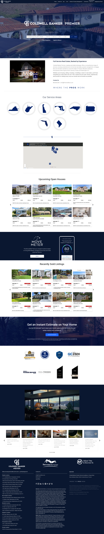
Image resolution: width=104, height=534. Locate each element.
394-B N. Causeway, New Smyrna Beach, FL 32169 (12, 529)
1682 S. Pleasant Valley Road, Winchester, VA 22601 (12, 491)
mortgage (96, 67)
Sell (67, 2)
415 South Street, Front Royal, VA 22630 (10, 478)
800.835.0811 (38, 477)
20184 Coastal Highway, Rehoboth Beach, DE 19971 (12, 518)
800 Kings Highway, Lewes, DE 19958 (9, 514)
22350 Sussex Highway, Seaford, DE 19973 (10, 519)
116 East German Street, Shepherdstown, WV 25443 (12, 501)
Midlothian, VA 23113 (12, 493)
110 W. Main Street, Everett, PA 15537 (9, 525)
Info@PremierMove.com (67, 82)
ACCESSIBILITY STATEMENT (74, 494)
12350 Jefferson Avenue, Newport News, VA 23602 (12, 484)
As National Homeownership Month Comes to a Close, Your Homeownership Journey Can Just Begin (59, 442)
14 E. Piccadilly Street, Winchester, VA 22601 (10, 490)
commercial (73, 67)
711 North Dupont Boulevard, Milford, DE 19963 (11, 516)
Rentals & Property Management (76, 2)
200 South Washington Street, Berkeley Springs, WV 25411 (13, 497)
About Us (91, 2)
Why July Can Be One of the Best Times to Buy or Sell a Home (44, 441)
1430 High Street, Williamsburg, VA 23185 (10, 488)
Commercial (86, 1)
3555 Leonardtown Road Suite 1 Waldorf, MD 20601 (12, 510)
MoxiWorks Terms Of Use (74, 492)
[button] (4, 440)
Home (55, 1)
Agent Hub (71, 471)
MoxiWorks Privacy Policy (84, 492)
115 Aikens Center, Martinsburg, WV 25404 (10, 499)
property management (87, 67)
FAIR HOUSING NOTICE (83, 494)
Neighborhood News (99, 1)
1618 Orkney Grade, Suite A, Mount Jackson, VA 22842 (12, 482)
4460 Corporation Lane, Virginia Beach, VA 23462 (11, 486)
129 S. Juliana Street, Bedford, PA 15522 (10, 523)
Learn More (38, 478)
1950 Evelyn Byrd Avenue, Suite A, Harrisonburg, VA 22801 (13, 480)
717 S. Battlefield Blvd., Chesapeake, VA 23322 (11, 477)
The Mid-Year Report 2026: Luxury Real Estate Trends (13, 441)
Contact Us (60, 1)
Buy (64, 2)
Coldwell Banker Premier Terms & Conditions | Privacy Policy (81, 475)
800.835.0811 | (57, 82)
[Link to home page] (6, 1)
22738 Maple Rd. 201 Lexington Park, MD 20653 (11, 508)
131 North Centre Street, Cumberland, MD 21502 (11, 505)
